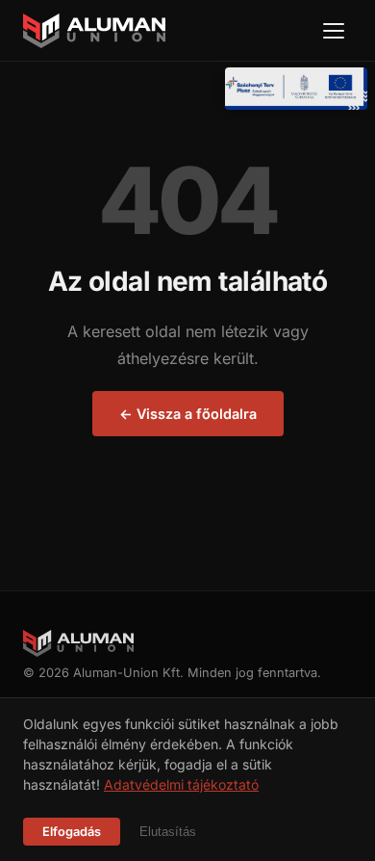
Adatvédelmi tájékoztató (181, 784)
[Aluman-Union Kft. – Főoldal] (94, 30)
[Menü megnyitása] (333, 30)
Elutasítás (167, 831)
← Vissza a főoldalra (188, 413)
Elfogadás (71, 831)
